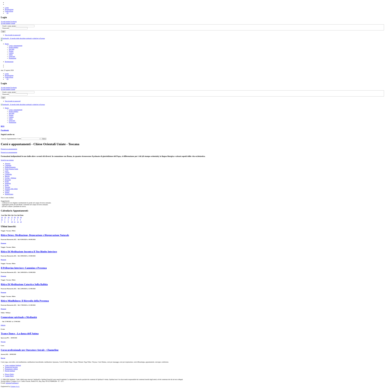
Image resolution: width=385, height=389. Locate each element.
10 (12, 222)
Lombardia (8, 174)
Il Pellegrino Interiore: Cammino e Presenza (24, 268)
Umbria (7, 190)
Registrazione (9, 9)
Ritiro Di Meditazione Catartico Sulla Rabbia (24, 284)
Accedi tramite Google (8, 23)
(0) (7, 13)
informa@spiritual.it (12, 383)
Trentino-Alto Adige (11, 189)
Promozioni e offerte (11, 369)
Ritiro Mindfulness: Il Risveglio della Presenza (25, 300)
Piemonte (8, 180)
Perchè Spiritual (10, 371)
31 (2, 219)
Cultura (11, 53)
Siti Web (11, 49)
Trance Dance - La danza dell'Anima (20, 333)
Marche (7, 176)
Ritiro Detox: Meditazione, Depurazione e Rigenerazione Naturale (35, 235)
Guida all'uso (9, 11)
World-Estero (9, 194)
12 (18, 222)
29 (18, 217)
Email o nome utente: (9, 26)
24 (2, 217)
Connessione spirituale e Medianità (19, 317)
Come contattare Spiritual (13, 365)
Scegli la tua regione (7, 160)
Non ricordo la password (12, 35)
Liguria (7, 172)
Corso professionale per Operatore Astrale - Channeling (29, 350)
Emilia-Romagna (10, 167)
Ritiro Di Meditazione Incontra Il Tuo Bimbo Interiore (29, 251)
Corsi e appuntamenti (15, 45)
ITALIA (3, 325)
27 (12, 217)
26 (8, 217)
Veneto (7, 192)
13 (21, 222)
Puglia (7, 181)
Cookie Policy (9, 376)
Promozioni (12, 58)
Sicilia (7, 185)
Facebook (5, 130)
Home (7, 44)
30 (21, 217)
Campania (8, 165)
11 (14, 222)
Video (11, 54)
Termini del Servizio (11, 367)
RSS (2, 126)
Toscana (7, 187)
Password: (5, 28)
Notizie (11, 51)
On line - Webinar (10, 178)
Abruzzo (7, 163)
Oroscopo (12, 56)
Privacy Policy (9, 374)
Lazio (6, 171)
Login (7, 8)
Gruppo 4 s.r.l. (15, 386)
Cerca (44, 139)
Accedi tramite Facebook (9, 21)
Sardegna (8, 183)
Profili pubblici (13, 47)
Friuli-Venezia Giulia (11, 169)
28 (15, 217)
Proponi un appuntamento (9, 149)
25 (5, 217)
